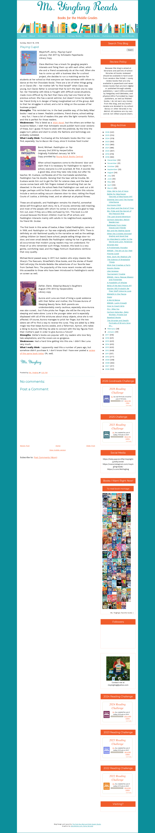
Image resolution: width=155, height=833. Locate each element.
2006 (107, 369)
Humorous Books (110, 36)
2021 (107, 148)
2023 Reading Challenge (117, 742)
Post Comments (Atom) (45, 457)
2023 (107, 141)
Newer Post (25, 446)
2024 (107, 138)
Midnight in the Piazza (116, 294)
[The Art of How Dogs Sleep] (115, 591)
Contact (42, 36)
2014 (107, 344)
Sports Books (128, 36)
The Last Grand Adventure (119, 217)
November (112, 163)
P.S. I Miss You (113, 309)
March (110, 188)
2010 (107, 357)
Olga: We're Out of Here (117, 191)
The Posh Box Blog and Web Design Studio (86, 824)
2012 (107, 350)
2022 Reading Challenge (117, 778)
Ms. (112, 397)
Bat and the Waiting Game (118, 231)
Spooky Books (113, 268)
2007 (107, 366)
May (109, 182)
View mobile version (57, 450)
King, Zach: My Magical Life (119, 257)
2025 (107, 135)
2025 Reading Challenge (117, 426)
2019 (107, 154)
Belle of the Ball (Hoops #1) (119, 286)
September (112, 169)
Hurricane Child (114, 205)
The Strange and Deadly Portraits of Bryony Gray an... (119, 323)
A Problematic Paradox (117, 248)
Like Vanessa (113, 271)
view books (128, 405)
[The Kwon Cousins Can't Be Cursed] (120, 585)
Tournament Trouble (116, 274)
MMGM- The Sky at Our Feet (119, 251)
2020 (107, 151)
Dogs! (109, 297)
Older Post (90, 446)
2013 (107, 347)
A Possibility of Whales (117, 283)
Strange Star (112, 245)
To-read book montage (118, 489)
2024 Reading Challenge (117, 706)
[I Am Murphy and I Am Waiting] (105, 529)
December (112, 160)
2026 (107, 132)
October (111, 166)
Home (24, 36)
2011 (107, 354)
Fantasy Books (74, 36)
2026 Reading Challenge (117, 390)
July (109, 176)
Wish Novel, (59, 122)
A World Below (113, 300)
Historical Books (92, 36)
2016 (107, 338)
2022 (107, 145)
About (32, 36)
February (111, 329)
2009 (107, 360)
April (109, 185)
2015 (107, 341)
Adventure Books (56, 36)
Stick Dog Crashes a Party (118, 265)
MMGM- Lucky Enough (117, 303)
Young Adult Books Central (69, 156)
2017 (107, 335)
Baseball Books (114, 317)
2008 (107, 363)
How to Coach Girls (115, 306)
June (109, 179)
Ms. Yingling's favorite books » (122, 613)
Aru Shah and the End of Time (120, 208)
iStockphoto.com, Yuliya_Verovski (82, 826)
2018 (107, 157)
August (110, 173)
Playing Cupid (113, 254)
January (111, 332)
